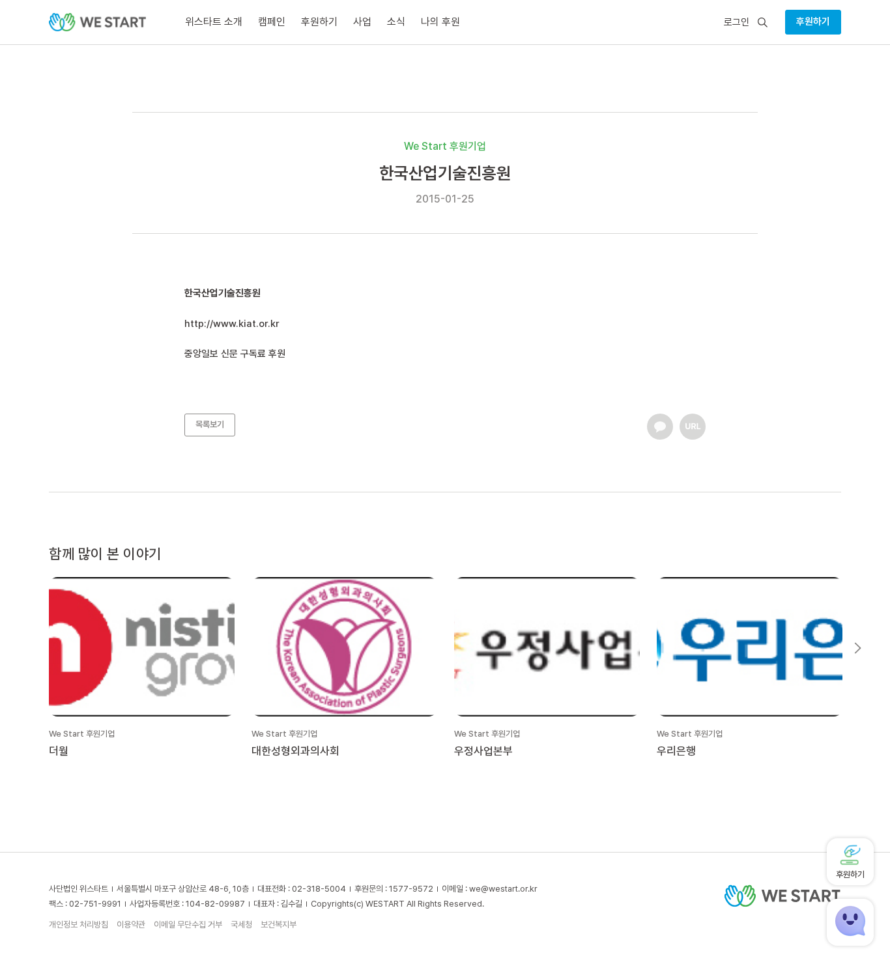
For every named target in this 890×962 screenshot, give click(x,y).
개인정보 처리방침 (78, 924)
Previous (32, 648)
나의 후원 (440, 22)
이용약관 (131, 924)
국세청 (241, 924)
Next (857, 648)
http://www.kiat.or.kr (233, 324)
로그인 (736, 22)
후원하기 (813, 21)
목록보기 (209, 424)
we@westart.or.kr (503, 889)
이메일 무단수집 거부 (188, 924)
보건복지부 (278, 924)
